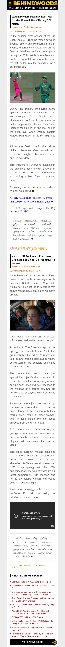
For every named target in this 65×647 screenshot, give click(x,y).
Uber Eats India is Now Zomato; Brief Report (31, 582)
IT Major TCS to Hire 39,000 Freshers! (28, 617)
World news (35, 267)
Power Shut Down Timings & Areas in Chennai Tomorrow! (32, 628)
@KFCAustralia (22, 197)
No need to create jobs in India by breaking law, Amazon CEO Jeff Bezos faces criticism (32, 635)
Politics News (47, 8)
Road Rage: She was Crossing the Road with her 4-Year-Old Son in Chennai (33, 599)
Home (14, 27)
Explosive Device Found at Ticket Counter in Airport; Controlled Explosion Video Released (31, 593)
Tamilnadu (16, 8)
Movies (30, 8)
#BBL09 (14, 201)
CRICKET (13, 248)
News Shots (24, 27)
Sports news (36, 27)
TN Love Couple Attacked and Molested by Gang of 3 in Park (33, 606)
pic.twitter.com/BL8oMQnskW (36, 201)
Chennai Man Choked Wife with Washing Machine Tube (33, 586)
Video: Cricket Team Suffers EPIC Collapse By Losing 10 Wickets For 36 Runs (32, 622)
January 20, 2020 (19, 211)
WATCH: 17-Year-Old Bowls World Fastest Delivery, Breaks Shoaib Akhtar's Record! (30, 612)
